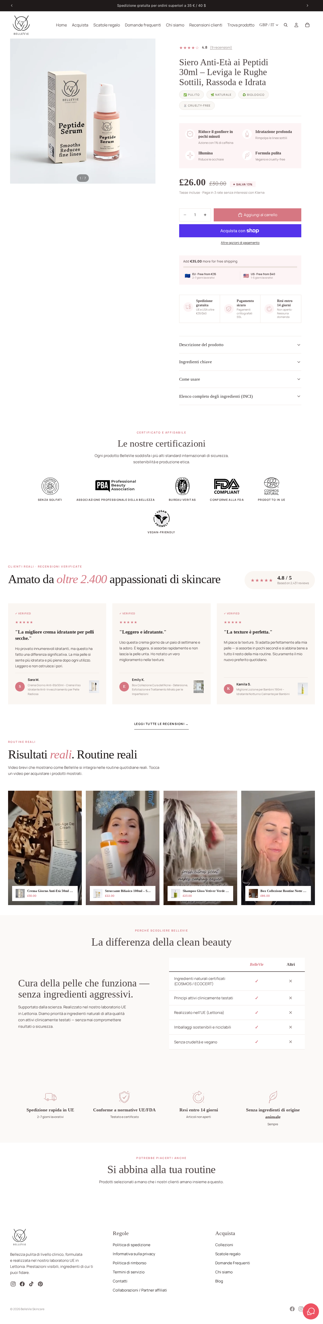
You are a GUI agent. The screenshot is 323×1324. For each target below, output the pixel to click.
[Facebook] (292, 1309)
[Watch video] (45, 848)
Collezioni (224, 1244)
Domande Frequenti (232, 1263)
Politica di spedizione (131, 1244)
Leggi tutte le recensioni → (161, 724)
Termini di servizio (129, 1272)
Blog (219, 1281)
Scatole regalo (227, 1253)
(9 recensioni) (221, 47)
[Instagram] (301, 1309)
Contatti (120, 1281)
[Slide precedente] (11, 5)
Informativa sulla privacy (134, 1253)
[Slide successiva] (307, 5)
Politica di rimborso (129, 1263)
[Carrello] (307, 24)
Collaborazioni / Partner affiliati (140, 1290)
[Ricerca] (285, 24)
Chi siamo (224, 1272)
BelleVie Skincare (32, 1309)
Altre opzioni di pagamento (240, 243)
